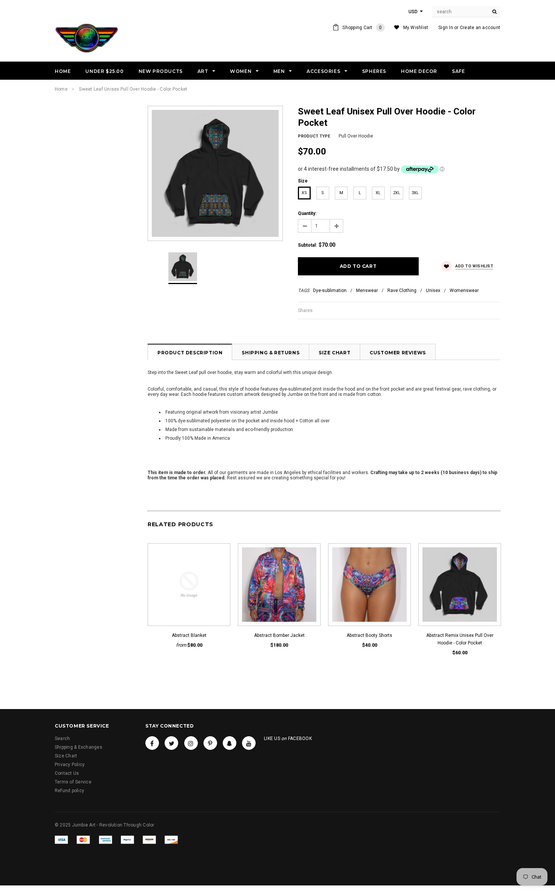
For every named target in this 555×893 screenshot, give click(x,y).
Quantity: (307, 213)
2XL (396, 192)
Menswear (367, 290)
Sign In (445, 27)
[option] (215, 173)
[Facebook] (152, 743)
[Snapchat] (229, 743)
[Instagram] (191, 743)
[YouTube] (249, 743)
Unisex (433, 290)
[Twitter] (171, 743)
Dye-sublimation (330, 290)
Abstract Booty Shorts (369, 635)
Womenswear (464, 290)
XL (378, 192)
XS (304, 192)
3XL (415, 192)
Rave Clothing (401, 290)
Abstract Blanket (189, 635)
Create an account (480, 27)
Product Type (314, 136)
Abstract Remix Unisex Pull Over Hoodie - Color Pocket (459, 639)
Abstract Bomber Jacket (279, 635)
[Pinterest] (210, 743)
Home (61, 89)
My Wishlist (416, 27)
